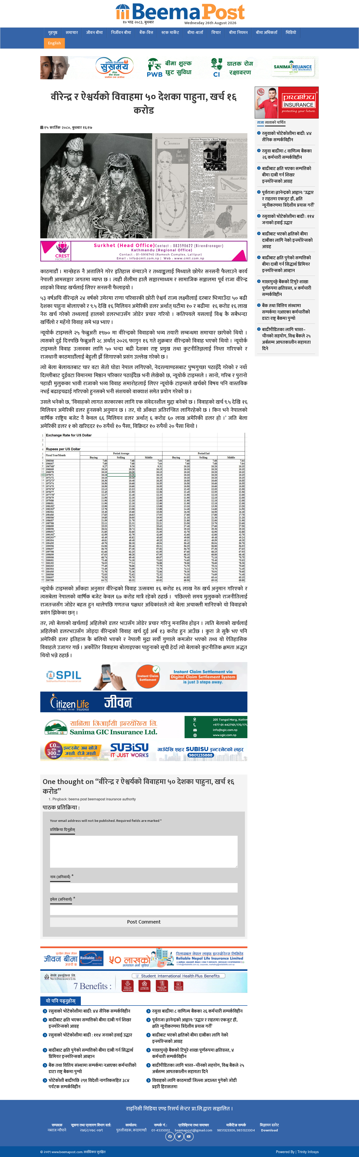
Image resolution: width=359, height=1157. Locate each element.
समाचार (72, 32)
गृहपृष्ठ (52, 32)
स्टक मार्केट (170, 32)
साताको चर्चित (275, 123)
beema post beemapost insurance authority (102, 798)
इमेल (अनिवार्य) (61, 899)
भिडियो (291, 32)
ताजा (260, 123)
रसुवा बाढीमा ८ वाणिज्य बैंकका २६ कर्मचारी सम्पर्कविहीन (197, 1011)
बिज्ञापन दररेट (269, 1125)
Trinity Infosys (308, 1151)
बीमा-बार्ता (195, 32)
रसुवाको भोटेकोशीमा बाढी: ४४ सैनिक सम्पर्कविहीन (89, 1011)
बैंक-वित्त (146, 32)
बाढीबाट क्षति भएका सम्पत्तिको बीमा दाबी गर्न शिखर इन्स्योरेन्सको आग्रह (90, 1023)
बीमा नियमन (238, 32)
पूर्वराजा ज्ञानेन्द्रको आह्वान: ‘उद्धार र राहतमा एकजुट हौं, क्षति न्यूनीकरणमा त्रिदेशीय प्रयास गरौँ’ (194, 1023)
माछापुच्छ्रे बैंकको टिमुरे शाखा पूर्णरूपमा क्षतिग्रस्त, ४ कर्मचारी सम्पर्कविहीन (193, 1053)
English (54, 43)
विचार (216, 32)
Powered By (285, 1151)
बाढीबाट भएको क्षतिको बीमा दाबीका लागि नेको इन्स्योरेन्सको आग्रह (190, 1038)
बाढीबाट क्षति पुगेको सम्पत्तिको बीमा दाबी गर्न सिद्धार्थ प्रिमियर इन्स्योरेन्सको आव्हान (91, 1053)
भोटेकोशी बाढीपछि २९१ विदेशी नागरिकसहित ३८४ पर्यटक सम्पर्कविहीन (89, 1083)
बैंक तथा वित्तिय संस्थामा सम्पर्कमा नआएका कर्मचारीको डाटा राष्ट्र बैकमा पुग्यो (92, 1068)
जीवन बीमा (94, 32)
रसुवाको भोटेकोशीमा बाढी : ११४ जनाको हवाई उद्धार (90, 1035)
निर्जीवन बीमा (121, 32)
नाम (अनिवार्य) (60, 877)
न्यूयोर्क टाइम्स (54, 332)
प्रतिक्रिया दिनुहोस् (62, 829)
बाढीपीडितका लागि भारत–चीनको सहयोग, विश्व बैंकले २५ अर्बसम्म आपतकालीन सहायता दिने (198, 1068)
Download (269, 1130)
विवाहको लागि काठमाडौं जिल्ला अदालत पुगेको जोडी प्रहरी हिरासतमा (194, 1083)
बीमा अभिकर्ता (266, 32)
